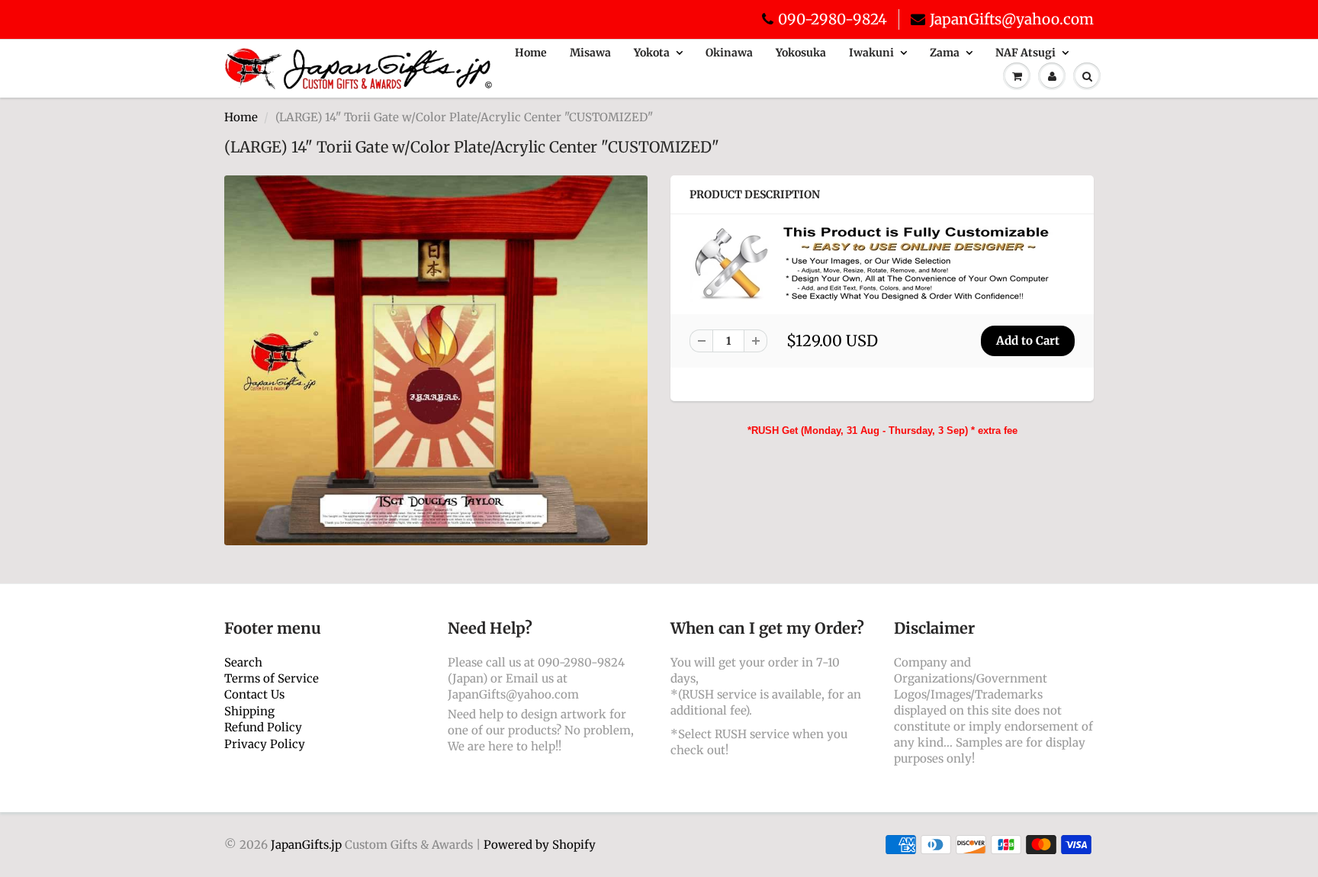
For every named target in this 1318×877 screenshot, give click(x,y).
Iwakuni (871, 52)
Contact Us (254, 694)
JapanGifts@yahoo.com (1012, 19)
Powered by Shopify (540, 844)
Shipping (249, 711)
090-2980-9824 (832, 19)
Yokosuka (801, 52)
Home (531, 52)
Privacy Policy (264, 744)
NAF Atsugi (1025, 52)
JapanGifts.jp (306, 844)
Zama (945, 52)
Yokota (652, 52)
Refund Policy (263, 727)
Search (243, 662)
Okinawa (729, 52)
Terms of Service (271, 678)
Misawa (590, 52)
